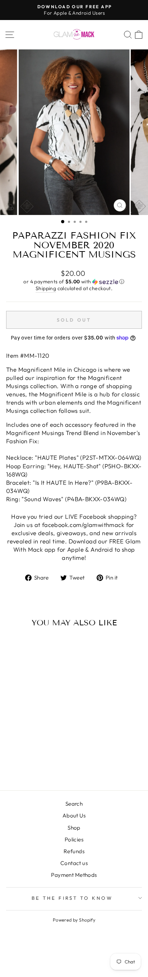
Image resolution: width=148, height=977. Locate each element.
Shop (74, 827)
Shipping (46, 288)
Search (74, 803)
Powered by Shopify (74, 920)
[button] (74, 281)
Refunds (74, 851)
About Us (74, 815)
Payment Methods (74, 874)
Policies (74, 839)
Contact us (74, 863)
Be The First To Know (72, 898)
